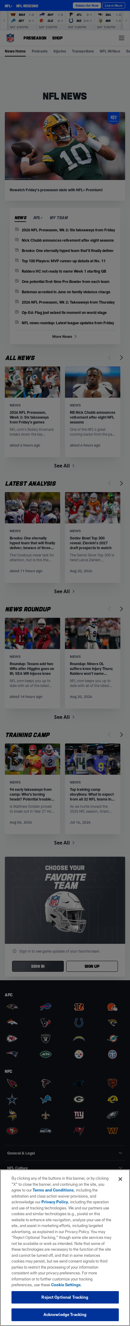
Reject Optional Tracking (64, 1297)
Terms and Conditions (53, 1190)
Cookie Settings (66, 1284)
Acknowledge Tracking (65, 1314)
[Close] (120, 1179)
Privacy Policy (54, 1201)
